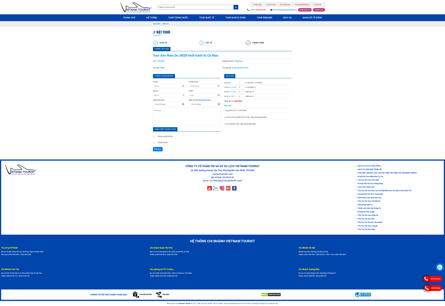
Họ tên (156, 82)
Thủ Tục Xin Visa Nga (366, 229)
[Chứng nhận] (306, 294)
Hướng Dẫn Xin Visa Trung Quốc (370, 194)
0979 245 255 (435, 279)
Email (191, 91)
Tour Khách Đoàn (235, 17)
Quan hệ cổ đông (312, 17)
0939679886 (435, 288)
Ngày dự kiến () (200, 100)
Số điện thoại (194, 82)
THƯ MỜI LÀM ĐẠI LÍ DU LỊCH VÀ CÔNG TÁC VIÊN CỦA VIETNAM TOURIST (387, 173)
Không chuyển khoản (165, 136)
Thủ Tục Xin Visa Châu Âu (368, 215)
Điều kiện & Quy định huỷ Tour (369, 198)
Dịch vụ (287, 17)
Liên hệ (318, 4)
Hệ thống (151, 17)
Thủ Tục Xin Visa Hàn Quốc (368, 180)
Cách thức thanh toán (366, 187)
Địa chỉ (156, 91)
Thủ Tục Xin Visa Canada (368, 226)
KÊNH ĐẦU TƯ (305, 10)
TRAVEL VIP (319, 10)
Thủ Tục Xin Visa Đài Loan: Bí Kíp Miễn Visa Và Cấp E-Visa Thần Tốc (384, 191)
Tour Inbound (264, 17)
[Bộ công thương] (399, 294)
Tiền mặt (165, 294)
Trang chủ (129, 17)
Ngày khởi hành (159, 100)
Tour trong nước (178, 17)
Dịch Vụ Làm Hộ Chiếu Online (369, 166)
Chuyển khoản (163, 142)
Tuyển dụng (286, 4)
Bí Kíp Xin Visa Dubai (366, 212)
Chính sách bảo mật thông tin (369, 208)
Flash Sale (258, 4)
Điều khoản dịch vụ (365, 205)
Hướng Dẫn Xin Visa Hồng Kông (370, 183)
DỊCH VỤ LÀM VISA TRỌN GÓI (370, 169)
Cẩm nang (271, 4)
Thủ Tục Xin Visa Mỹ (366, 219)
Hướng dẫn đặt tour (302, 4)
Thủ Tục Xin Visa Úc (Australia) (370, 222)
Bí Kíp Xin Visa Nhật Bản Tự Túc (370, 176)
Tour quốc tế (206, 17)
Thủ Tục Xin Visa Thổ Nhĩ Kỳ (369, 201)
